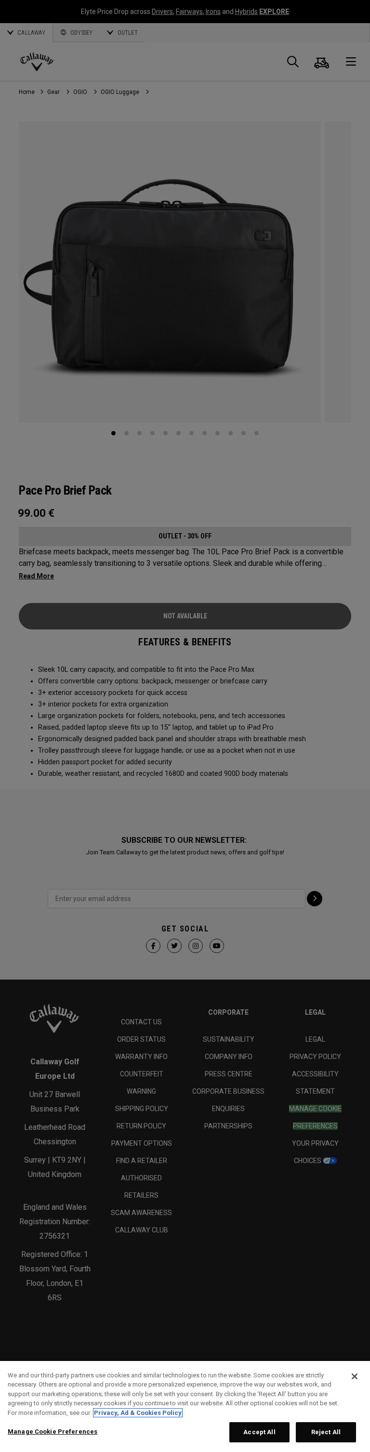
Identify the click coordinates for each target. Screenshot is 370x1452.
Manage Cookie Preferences (52, 1431)
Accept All (259, 1432)
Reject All (326, 1432)
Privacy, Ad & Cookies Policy (138, 1412)
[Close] (354, 1376)
